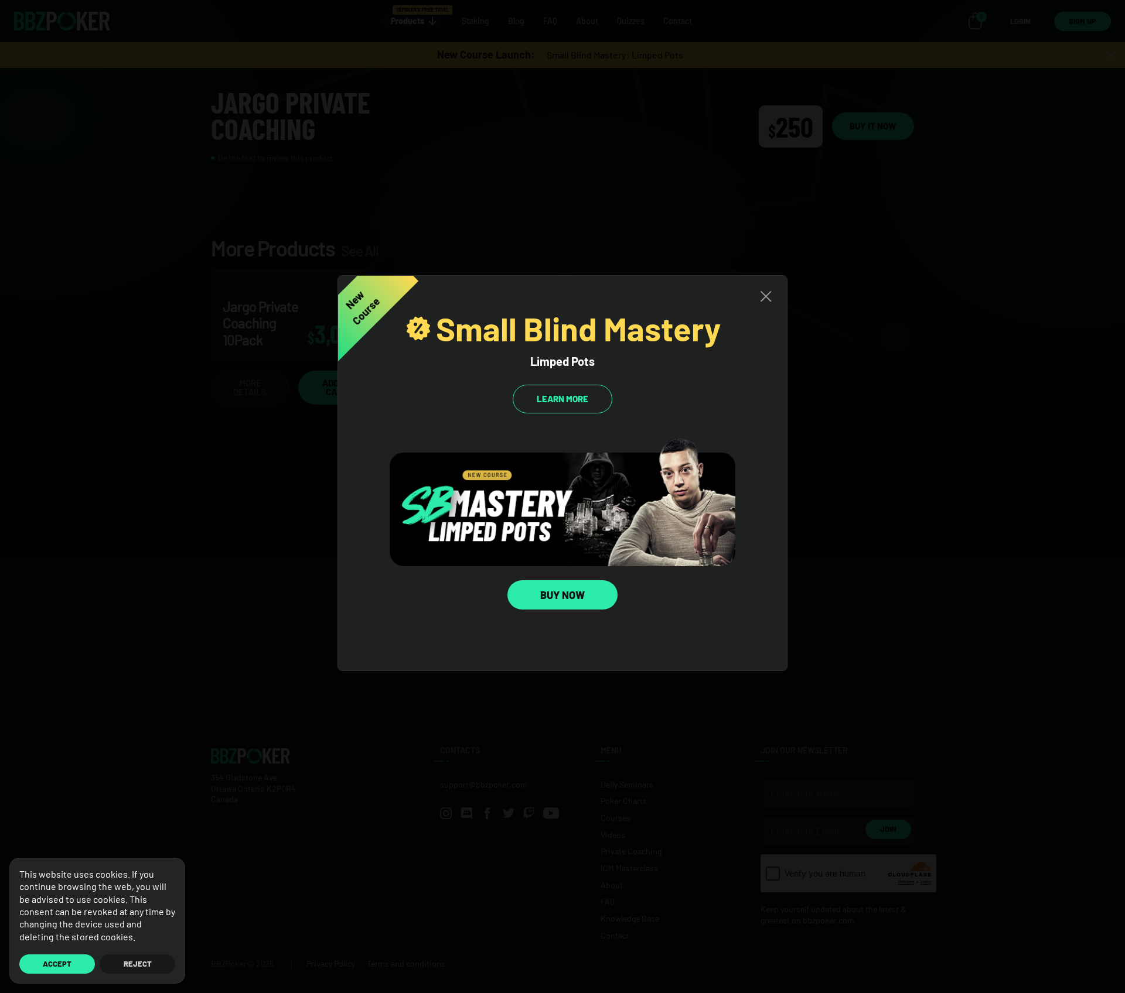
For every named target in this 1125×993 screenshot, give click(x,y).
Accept (57, 963)
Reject (138, 963)
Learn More (562, 398)
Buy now (562, 594)
